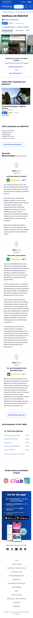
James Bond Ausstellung (12, 435)
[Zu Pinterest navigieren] (20, 549)
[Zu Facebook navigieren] (7, 549)
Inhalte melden (16, 564)
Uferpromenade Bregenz (12, 446)
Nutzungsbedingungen (16, 576)
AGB (16, 591)
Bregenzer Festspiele (11, 439)
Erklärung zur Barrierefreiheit (16, 599)
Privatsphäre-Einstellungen (16, 583)
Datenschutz (16, 579)
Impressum (16, 606)
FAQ (16, 560)
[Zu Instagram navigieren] (12, 549)
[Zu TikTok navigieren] (16, 549)
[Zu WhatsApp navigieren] (25, 549)
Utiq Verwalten (16, 587)
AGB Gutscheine (16, 595)
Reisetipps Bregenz (8, 12)
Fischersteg (8, 442)
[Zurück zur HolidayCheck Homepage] (7, 7)
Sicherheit (16, 602)
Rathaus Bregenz (9, 450)
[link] (26, 7)
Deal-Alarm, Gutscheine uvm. (16, 568)
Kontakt (22, 2)
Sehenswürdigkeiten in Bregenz (14, 454)
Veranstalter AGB (16, 572)
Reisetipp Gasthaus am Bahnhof (24, 12)
